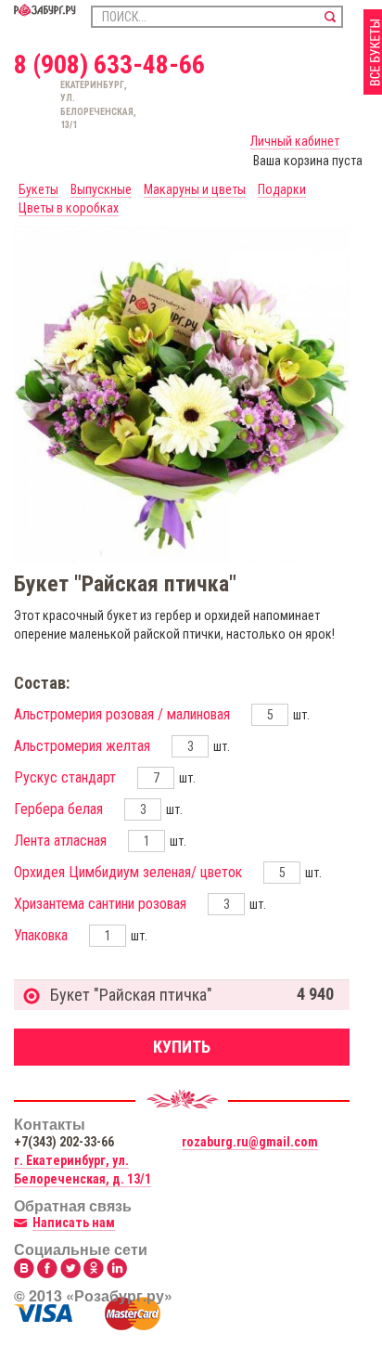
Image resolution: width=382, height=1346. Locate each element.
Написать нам (73, 1222)
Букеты (38, 189)
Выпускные (101, 189)
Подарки (282, 189)
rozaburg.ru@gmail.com (250, 1141)
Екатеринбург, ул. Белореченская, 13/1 (68, 105)
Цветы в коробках (69, 208)
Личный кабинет (294, 141)
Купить (181, 1046)
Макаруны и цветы (195, 189)
